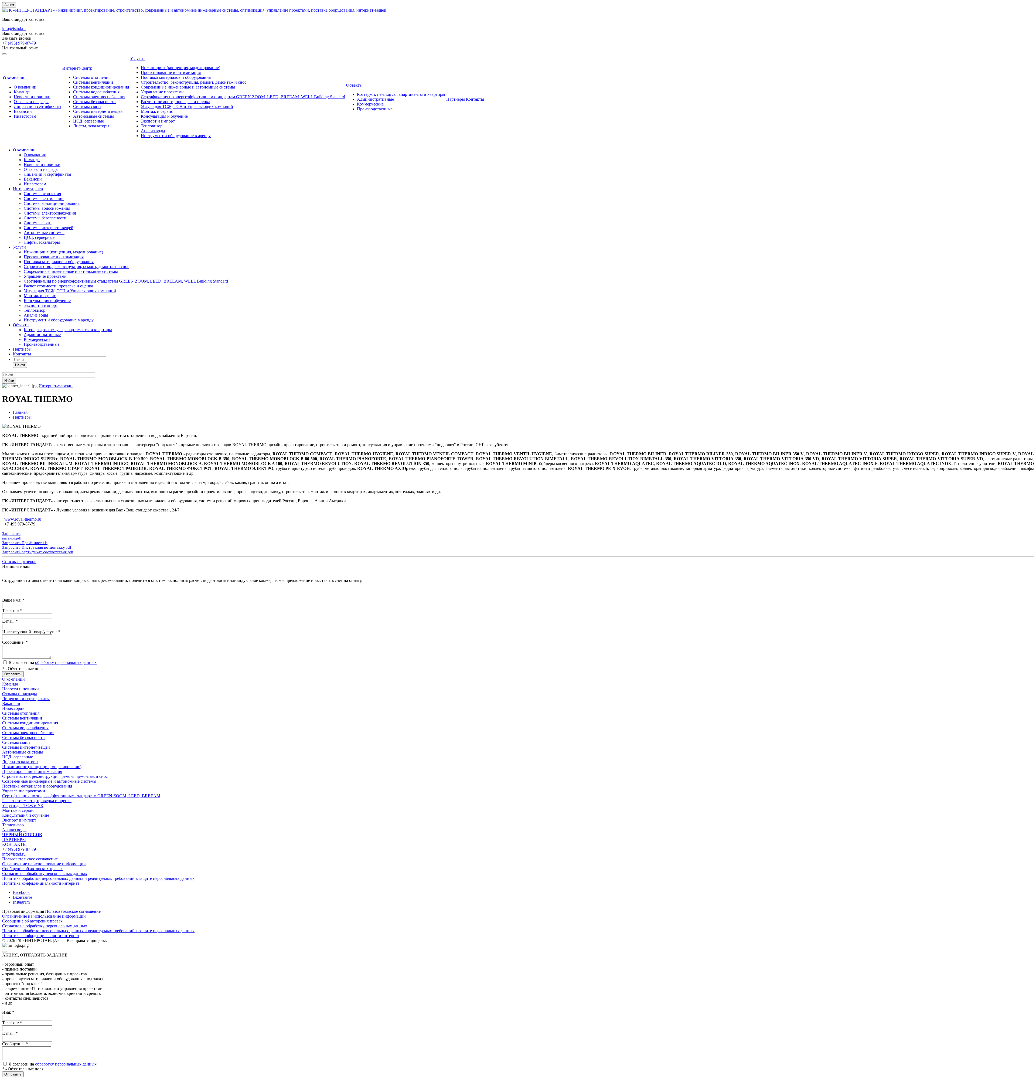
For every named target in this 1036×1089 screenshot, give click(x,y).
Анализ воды (153, 130)
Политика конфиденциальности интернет (40, 883)
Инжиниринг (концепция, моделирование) (180, 67)
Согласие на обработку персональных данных (44, 873)
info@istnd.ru (14, 28)
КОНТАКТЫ (14, 844)
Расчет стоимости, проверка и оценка (175, 101)
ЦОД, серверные (88, 121)
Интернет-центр (78, 68)
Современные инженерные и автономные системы (188, 87)
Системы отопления (91, 77)
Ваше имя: (13, 600)
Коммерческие (370, 104)
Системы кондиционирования (101, 87)
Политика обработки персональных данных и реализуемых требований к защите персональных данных (98, 878)
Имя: (8, 1012)
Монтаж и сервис (157, 111)
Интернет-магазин (56, 386)
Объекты (355, 85)
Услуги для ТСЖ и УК (22, 805)
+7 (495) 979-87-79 (19, 43)
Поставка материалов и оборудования (176, 77)
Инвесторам (25, 116)
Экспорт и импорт (158, 121)
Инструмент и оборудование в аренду (176, 135)
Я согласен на (53, 662)
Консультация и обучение (164, 116)
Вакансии (23, 111)
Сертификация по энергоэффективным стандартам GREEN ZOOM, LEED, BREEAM (81, 795)
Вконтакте (22, 897)
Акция (9, 5)
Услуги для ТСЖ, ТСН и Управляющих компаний (187, 106)
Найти (20, 365)
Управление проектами (162, 92)
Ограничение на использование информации (44, 863)
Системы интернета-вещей (98, 111)
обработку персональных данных (66, 662)
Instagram (21, 902)
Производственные (375, 109)
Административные (375, 99)
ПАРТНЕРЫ (14, 839)
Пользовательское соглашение (30, 859)
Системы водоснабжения (96, 92)
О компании (15, 78)
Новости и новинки (32, 96)
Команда (22, 92)
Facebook (21, 892)
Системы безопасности (94, 101)
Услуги (137, 58)
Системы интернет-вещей (26, 747)
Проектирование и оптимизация (171, 72)
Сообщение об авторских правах (32, 868)
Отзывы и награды (31, 101)
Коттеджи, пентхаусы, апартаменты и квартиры (401, 94)
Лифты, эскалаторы (91, 126)
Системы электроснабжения (99, 96)
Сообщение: (15, 642)
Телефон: (12, 610)
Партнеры (455, 99)
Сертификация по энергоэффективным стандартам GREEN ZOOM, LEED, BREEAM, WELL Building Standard (243, 96)
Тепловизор (151, 126)
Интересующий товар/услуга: (31, 631)
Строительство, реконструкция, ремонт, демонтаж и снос (193, 82)
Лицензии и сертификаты (37, 106)
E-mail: (10, 621)
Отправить (13, 674)
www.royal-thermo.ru (22, 519)
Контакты (475, 99)
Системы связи (87, 106)
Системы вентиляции (93, 82)
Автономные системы (93, 116)
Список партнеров (19, 561)
